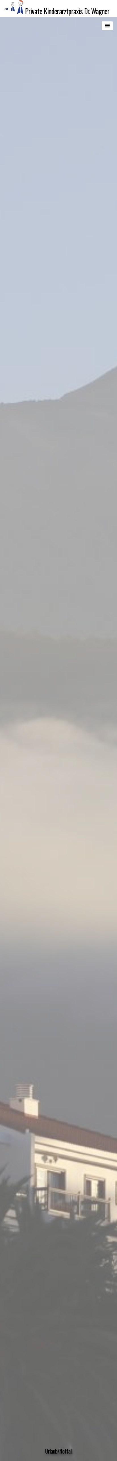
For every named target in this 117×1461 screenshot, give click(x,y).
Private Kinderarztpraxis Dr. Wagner (67, 11)
